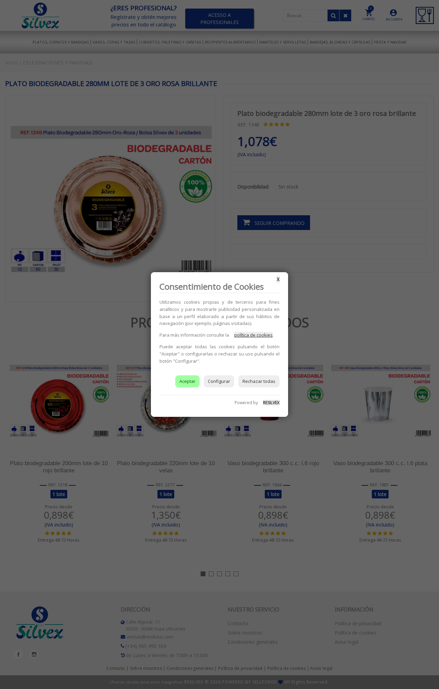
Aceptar (187, 381)
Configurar (219, 381)
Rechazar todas (258, 381)
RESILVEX (271, 403)
